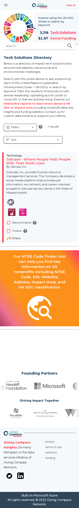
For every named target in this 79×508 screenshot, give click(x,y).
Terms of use (53, 447)
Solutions (51, 452)
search (70, 46)
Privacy (49, 441)
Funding (50, 458)
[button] (20, 127)
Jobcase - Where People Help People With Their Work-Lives (38, 161)
